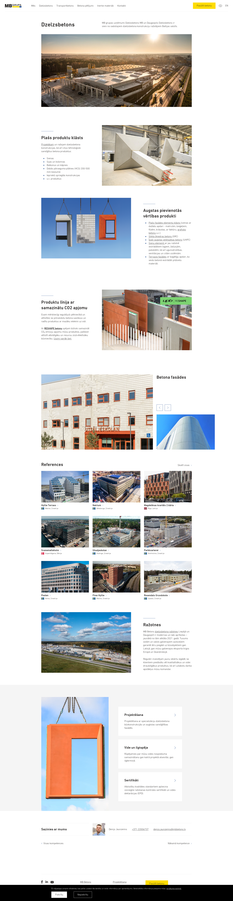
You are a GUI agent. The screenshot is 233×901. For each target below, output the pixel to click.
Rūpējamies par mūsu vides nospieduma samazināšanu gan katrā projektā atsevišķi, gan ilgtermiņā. (148, 757)
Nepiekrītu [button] (82, 894)
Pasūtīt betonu (204, 5)
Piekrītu (59, 894)
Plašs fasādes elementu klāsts (165, 222)
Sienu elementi (157, 243)
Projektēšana (119, 882)
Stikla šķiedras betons (160, 236)
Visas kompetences (53, 843)
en (226, 5)
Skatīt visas (184, 465)
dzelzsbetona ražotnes (166, 631)
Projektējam (47, 144)
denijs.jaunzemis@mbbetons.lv (169, 829)
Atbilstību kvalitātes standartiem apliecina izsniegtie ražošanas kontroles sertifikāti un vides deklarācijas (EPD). (150, 790)
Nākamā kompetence (179, 843)
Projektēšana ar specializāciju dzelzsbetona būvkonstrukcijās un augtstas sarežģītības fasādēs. (146, 724)
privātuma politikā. (173, 888)
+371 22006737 (140, 829)
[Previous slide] (160, 407)
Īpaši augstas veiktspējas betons (165, 239)
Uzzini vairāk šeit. (63, 338)
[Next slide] (168, 407)
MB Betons (85, 882)
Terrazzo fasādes (157, 256)
